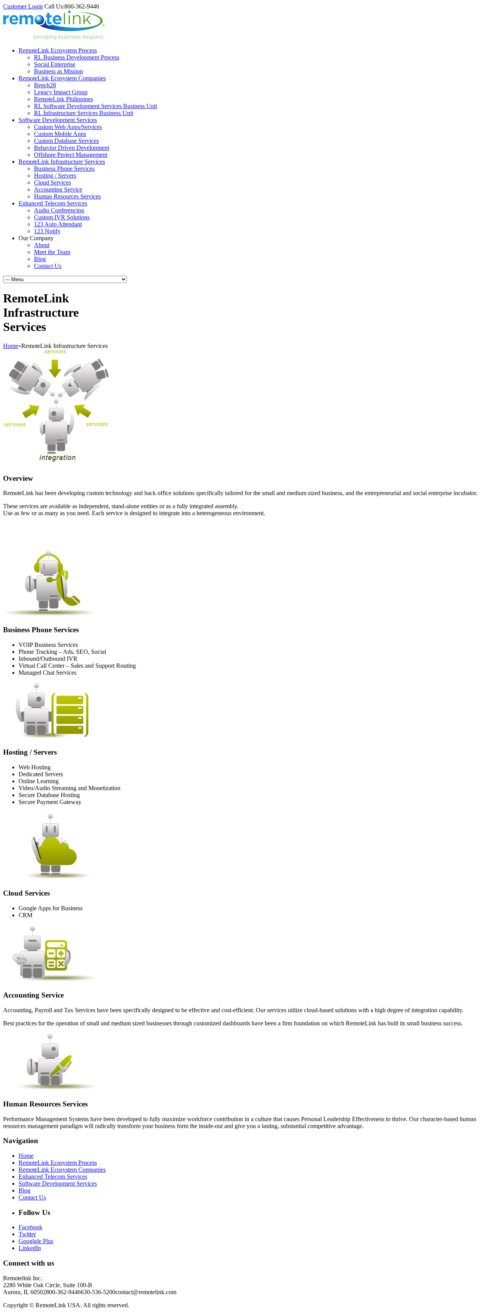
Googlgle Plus (36, 1241)
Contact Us (47, 266)
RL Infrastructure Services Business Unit (83, 113)
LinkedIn (30, 1248)
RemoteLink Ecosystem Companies (62, 78)
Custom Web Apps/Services (68, 127)
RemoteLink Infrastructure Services (62, 161)
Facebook (30, 1227)
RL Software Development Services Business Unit (95, 106)
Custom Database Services (66, 140)
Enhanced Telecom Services (53, 203)
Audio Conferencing (59, 210)
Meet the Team (52, 252)
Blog (40, 259)
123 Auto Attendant (58, 224)
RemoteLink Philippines (63, 99)
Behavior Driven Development (71, 147)
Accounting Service (58, 189)
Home (10, 346)
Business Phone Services (64, 168)
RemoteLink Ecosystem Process (58, 50)
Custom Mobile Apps (60, 134)
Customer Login (23, 6)
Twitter (27, 1234)
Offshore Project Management (70, 154)
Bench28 (45, 85)
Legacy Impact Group (61, 92)
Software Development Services (58, 120)
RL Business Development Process (76, 57)
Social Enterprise (54, 64)
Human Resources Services (67, 196)
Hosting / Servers (55, 175)
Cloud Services (52, 182)
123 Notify (47, 231)
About (41, 245)
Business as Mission (58, 71)
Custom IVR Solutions (62, 217)
